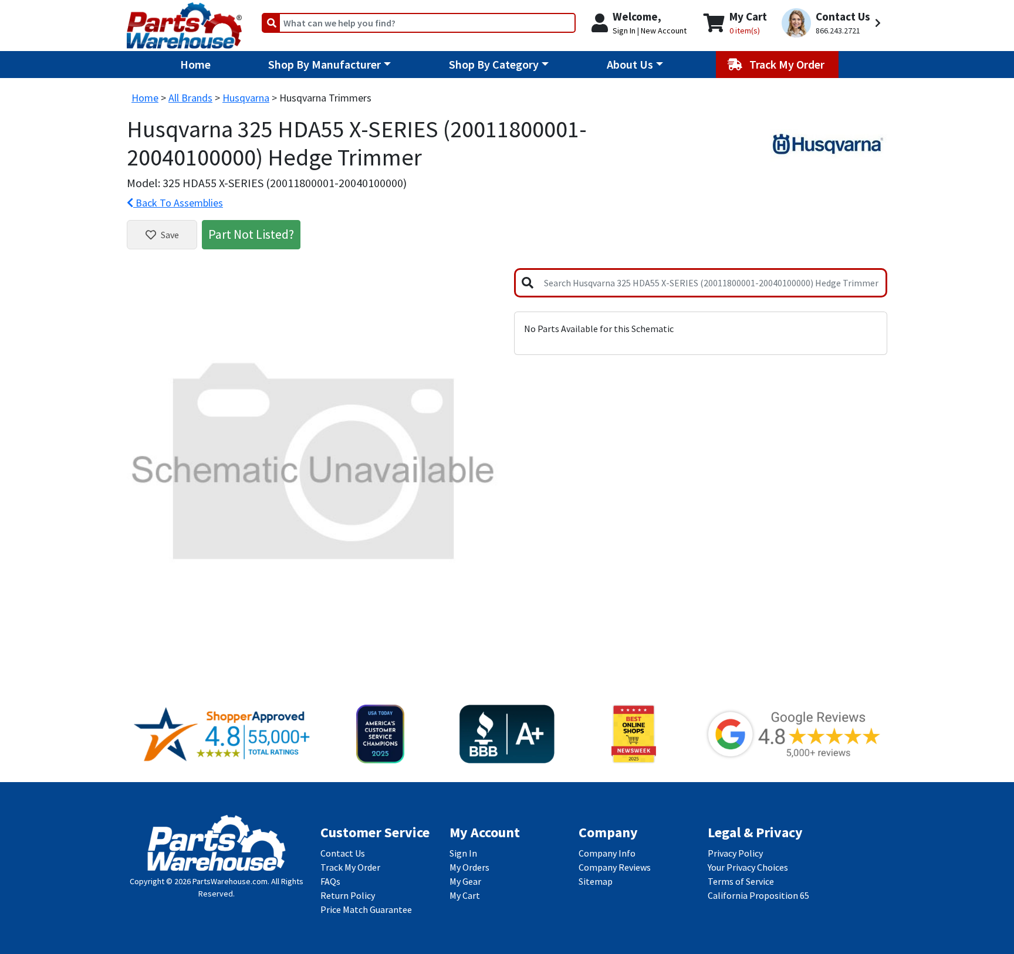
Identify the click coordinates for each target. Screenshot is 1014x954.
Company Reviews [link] (615, 867)
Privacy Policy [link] (735, 853)
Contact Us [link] (342, 853)
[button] (833, 23)
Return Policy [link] (347, 895)
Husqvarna (245, 97)
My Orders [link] (469, 867)
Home (195, 64)
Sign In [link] (463, 853)
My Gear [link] (465, 881)
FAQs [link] (330, 881)
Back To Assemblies (178, 202)
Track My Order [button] (788, 64)
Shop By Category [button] (494, 64)
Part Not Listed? (251, 234)
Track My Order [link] (350, 867)
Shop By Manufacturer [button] (324, 64)
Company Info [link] (607, 853)
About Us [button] (630, 64)
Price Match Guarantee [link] (366, 909)
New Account (664, 30)
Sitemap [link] (596, 881)
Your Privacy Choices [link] (748, 867)
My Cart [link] (464, 895)
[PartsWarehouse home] (184, 22)
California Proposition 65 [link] (758, 895)
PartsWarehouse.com (230, 881)
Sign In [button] (624, 30)
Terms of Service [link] (741, 881)
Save (170, 235)
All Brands (190, 97)
